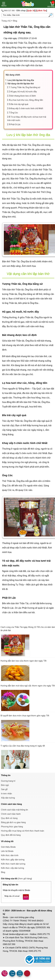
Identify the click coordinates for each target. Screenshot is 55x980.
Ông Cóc (14, 113)
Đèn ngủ (5, 785)
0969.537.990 (9, 944)
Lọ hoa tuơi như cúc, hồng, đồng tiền (26, 100)
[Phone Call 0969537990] (5, 973)
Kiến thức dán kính (9, 855)
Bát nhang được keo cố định (23, 96)
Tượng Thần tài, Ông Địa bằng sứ (25, 87)
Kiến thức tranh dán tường (13, 864)
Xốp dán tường (8, 798)
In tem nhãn (6, 793)
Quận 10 (30, 11)
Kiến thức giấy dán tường (12, 859)
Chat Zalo (12, 973)
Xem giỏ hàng (24, 878)
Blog (15, 21)
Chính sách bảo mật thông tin (14, 809)
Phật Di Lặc (15, 124)
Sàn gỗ (4, 789)
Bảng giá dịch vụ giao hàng (13, 822)
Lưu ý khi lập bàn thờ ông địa (20, 80)
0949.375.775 (43, 934)
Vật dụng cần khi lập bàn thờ (20, 83)
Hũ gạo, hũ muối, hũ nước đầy (23, 91)
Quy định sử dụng (9, 818)
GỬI (26, 897)
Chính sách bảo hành (11, 814)
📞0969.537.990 (8, 11)
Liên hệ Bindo (7, 851)
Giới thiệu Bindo (8, 847)
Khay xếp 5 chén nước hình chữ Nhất (26, 108)
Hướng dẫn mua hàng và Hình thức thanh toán (22, 831)
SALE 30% (27, 974)
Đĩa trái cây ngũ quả (19, 104)
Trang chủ (6, 21)
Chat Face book (20, 973)
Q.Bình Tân (41, 11)
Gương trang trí (8, 781)
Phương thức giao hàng (12, 826)
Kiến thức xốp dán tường (12, 868)
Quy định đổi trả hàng (11, 835)
